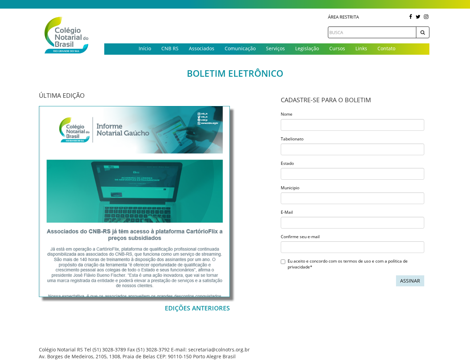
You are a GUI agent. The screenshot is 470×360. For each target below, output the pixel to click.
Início (145, 48)
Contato (386, 48)
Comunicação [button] (240, 48)
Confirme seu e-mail (300, 237)
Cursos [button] (337, 48)
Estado (287, 163)
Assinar (410, 280)
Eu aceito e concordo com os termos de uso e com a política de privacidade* (348, 264)
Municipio (290, 188)
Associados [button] (201, 48)
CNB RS (170, 48)
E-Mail (287, 212)
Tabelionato (292, 139)
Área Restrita (343, 17)
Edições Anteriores (197, 308)
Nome (286, 114)
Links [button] (361, 48)
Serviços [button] (275, 48)
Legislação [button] (307, 48)
